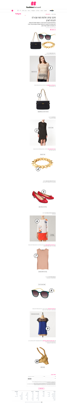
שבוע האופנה (37, 398)
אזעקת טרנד (48, 392)
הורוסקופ (17, 392)
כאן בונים (22, 397)
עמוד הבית (54, 14)
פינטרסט (43, 396)
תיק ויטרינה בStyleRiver (51, 85)
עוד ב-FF (24, 10)
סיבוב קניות (48, 14)
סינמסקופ (22, 399)
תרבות (33, 395)
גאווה (22, 393)
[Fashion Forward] (33, 7)
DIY (49, 393)
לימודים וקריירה (21, 395)
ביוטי (29, 10)
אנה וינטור (38, 397)
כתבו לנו (43, 392)
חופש (27, 399)
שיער (38, 399)
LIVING (27, 393)
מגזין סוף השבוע (53, 393)
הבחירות (54, 400)
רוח (27, 400)
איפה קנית (49, 394)
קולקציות (54, 399)
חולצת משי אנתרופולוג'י (51, 308)
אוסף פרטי (49, 396)
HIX (22, 392)
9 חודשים (27, 394)
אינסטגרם (43, 395)
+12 (17, 395)
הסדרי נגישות (16, 396)
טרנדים (37, 10)
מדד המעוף (54, 397)
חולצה (38, 393)
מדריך (38, 400)
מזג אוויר (17, 393)
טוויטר (43, 394)
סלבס (42, 10)
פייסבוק (43, 393)
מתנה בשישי (54, 398)
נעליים (38, 392)
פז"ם (27, 397)
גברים (27, 392)
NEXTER (33, 398)
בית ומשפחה (26, 395)
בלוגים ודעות (21, 396)
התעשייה (33, 10)
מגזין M (22, 394)
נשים (33, 400)
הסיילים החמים (53, 395)
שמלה (38, 394)
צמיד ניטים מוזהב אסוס (51, 149)
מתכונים (17, 394)
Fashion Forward (52, 27)
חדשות (45, 10)
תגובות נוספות (41, 388)
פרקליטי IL (22, 398)
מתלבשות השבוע (53, 396)
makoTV (27, 398)
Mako (33, 392)
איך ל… (49, 395)
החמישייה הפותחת (53, 394)
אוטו (27, 396)
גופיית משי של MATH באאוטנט (50, 244)
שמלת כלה (38, 395)
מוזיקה (33, 396)
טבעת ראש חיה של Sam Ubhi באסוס (48, 340)
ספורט (33, 397)
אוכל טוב (33, 399)
